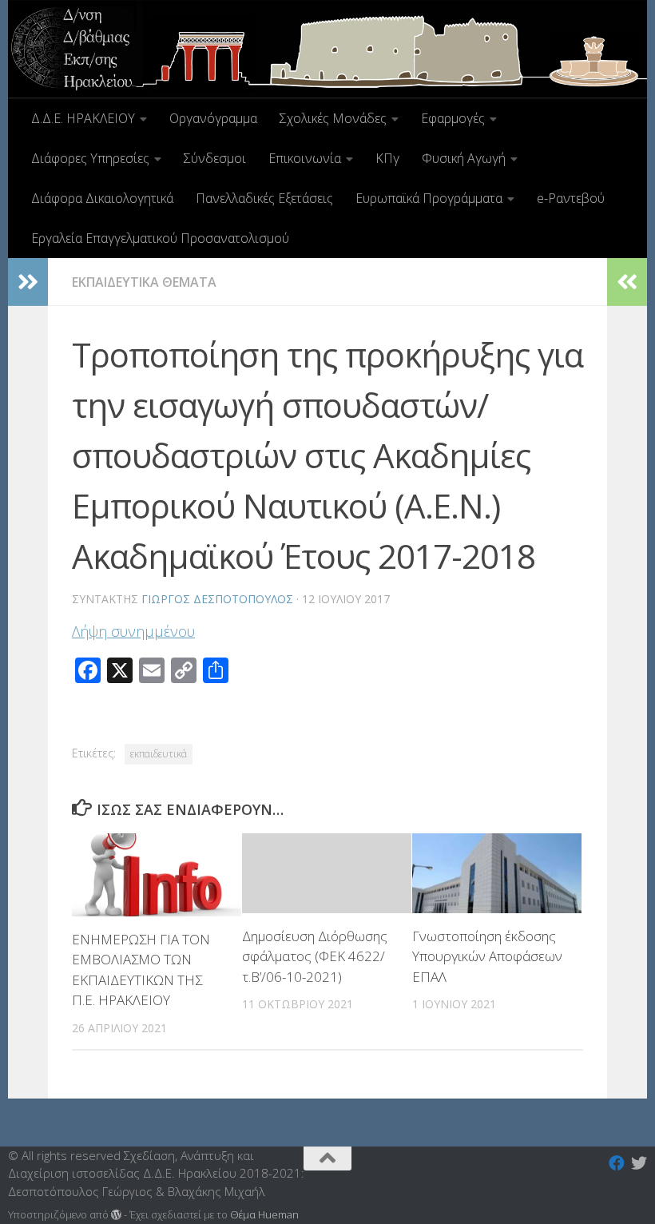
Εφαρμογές (453, 118)
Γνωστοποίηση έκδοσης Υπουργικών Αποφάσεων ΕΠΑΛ (487, 956)
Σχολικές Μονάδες (333, 118)
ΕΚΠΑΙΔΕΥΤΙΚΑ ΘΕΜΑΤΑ (144, 282)
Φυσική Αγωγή (464, 158)
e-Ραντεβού (571, 198)
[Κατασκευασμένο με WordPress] (116, 1215)
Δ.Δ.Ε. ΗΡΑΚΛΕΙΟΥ (83, 118)
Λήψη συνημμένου (133, 631)
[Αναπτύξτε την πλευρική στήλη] (28, 282)
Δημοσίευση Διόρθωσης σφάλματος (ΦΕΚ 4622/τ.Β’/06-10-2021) (314, 956)
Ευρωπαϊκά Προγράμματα (428, 198)
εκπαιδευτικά (158, 754)
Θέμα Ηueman (264, 1214)
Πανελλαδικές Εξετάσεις (264, 198)
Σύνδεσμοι (215, 158)
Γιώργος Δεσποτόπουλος (217, 598)
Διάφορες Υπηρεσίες (90, 158)
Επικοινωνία (304, 158)
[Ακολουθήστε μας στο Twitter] (639, 1163)
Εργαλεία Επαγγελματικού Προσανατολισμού (160, 238)
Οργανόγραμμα (213, 118)
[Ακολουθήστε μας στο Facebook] (617, 1163)
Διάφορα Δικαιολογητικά (102, 198)
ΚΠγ (387, 158)
